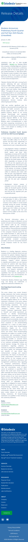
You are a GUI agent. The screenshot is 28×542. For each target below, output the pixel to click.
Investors (3, 508)
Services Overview (6, 466)
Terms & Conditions (14, 530)
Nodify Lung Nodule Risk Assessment (12, 455)
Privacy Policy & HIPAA (14, 527)
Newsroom (4, 505)
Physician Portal (5, 480)
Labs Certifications (6, 491)
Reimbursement (5, 488)
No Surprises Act (14, 536)
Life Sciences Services (7, 472)
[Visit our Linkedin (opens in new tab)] (2, 519)
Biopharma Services (6, 469)
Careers (3, 502)
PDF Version (6, 43)
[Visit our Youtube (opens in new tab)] (7, 519)
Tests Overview (5, 452)
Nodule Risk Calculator (7, 483)
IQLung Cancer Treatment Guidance (11, 458)
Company (4, 499)
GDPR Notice (14, 533)
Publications (4, 485)
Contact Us (7, 513)
